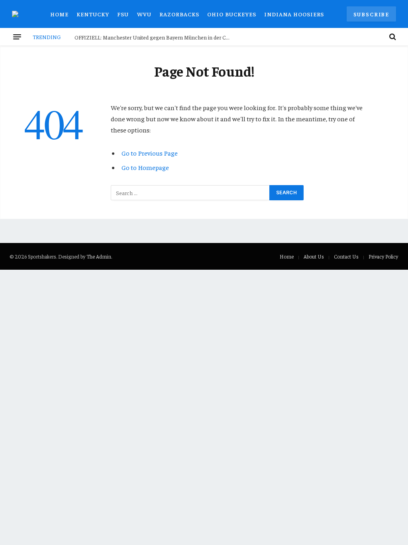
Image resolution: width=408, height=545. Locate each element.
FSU (123, 14)
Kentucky (92, 14)
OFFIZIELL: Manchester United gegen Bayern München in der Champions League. (154, 37)
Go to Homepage (145, 167)
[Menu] (17, 36)
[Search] (392, 36)
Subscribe (371, 14)
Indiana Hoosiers (294, 14)
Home (59, 14)
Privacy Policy (383, 256)
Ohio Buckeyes (231, 14)
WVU (144, 14)
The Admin (98, 256)
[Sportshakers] (20, 14)
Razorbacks (179, 14)
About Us (314, 256)
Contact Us (346, 256)
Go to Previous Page (150, 153)
